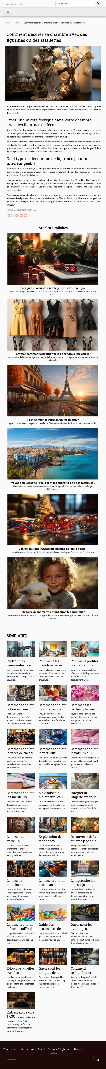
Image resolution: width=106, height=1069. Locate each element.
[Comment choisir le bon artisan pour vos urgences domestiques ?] (21, 693)
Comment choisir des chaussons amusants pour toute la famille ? (52, 711)
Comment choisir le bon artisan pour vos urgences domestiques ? (21, 711)
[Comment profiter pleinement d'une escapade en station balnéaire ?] (85, 649)
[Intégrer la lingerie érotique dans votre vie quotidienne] (85, 781)
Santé (41, 1049)
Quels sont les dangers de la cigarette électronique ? (49, 974)
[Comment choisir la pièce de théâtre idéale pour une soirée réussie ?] (21, 737)
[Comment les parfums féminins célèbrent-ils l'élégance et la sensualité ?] (85, 693)
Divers (18, 23)
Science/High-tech (59, 1049)
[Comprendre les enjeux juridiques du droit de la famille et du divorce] (85, 868)
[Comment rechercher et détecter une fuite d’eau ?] (85, 956)
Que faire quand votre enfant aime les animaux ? (53, 612)
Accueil (8, 23)
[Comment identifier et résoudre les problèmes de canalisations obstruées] (21, 868)
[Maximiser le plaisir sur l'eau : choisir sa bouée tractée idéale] (53, 781)
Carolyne (53, 1053)
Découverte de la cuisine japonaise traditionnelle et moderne (84, 842)
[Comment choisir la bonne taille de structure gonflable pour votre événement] (21, 912)
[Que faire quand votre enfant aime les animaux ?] (52, 583)
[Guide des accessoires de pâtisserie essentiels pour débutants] (53, 912)
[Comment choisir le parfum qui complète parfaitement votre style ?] (85, 737)
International (26, 1049)
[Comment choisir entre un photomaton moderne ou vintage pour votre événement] (21, 825)
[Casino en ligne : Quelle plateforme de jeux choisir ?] (52, 519)
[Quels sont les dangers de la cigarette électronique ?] (53, 956)
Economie (9, 1049)
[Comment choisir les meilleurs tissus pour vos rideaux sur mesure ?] (21, 781)
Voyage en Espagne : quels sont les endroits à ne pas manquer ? (53, 482)
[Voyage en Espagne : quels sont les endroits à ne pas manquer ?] (52, 454)
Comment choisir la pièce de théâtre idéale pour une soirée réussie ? (21, 755)
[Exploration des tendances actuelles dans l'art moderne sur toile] (53, 825)
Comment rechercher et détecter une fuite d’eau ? (84, 974)
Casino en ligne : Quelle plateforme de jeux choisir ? (53, 548)
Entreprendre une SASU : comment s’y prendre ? (20, 1016)
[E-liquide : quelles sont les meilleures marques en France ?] (21, 956)
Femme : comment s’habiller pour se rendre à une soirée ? (53, 353)
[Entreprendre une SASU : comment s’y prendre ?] (21, 1000)
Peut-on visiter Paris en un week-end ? (53, 419)
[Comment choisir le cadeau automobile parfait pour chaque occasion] (53, 868)
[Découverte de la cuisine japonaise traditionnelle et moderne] (85, 825)
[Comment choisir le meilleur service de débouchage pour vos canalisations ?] (53, 737)
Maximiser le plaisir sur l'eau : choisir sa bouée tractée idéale (51, 799)
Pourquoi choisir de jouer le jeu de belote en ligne (53, 288)
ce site (38, 133)
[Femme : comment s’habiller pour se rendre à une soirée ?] (52, 325)
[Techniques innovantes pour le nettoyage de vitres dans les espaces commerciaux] (21, 649)
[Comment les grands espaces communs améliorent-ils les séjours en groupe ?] (53, 649)
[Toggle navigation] (8, 12)
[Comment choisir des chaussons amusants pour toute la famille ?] (53, 693)
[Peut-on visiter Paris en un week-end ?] (52, 390)
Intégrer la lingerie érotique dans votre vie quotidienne (83, 799)
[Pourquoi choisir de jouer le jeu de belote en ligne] (52, 259)
